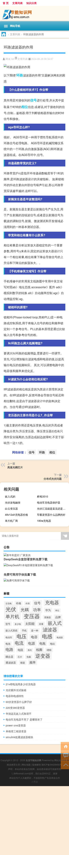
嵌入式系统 (11, 630)
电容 (34, 637)
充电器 (52, 602)
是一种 (34, 630)
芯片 (20, 656)
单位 (57, 610)
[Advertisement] (34, 820)
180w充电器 (44, 520)
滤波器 (50, 629)
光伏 (11, 609)
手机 (24, 630)
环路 (19, 75)
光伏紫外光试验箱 (16, 690)
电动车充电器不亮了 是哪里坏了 (24, 719)
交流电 (9, 603)
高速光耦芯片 (15, 467)
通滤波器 (11, 662)
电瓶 (42, 643)
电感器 (60, 637)
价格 (18, 603)
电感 (47, 636)
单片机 (12, 616)
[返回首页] (65, 746)
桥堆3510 (42, 496)
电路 (9, 649)
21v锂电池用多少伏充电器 (21, 684)
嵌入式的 (10, 496)
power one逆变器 (16, 725)
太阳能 (30, 623)
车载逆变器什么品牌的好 (51, 514)
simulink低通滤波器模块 (19, 737)
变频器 (47, 617)
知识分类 (31, 3)
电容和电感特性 (15, 696)
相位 (24, 106)
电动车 (9, 637)
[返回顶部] (65, 764)
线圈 (39, 649)
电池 (8, 643)
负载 (28, 656)
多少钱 (18, 623)
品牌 (58, 617)
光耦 (25, 609)
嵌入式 (55, 622)
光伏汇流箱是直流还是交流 (52, 508)
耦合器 (9, 656)
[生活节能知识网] (34, 13)
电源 (31, 643)
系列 (30, 650)
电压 (21, 636)
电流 (19, 643)
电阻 (20, 650)
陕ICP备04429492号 (52, 764)
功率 (37, 609)
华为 (48, 610)
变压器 (32, 616)
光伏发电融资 (12, 502)
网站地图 (26, 764)
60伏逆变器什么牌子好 (19, 702)
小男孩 (34, 781)
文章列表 (17, 3)
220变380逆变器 (15, 707)
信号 (33, 100)
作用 (28, 603)
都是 (22, 662)
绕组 (49, 650)
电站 (52, 643)
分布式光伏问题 (53, 478)
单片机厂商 (11, 520)
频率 (32, 662)
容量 (41, 624)
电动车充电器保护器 (48, 502)
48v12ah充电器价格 (16, 514)
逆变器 (42, 655)
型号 (8, 624)
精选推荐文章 (13, 764)
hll (12, 59)
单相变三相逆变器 (16, 731)
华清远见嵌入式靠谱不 (18, 713)
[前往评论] (65, 755)
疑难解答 (36, 764)
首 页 (6, 3)
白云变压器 (11, 508)
